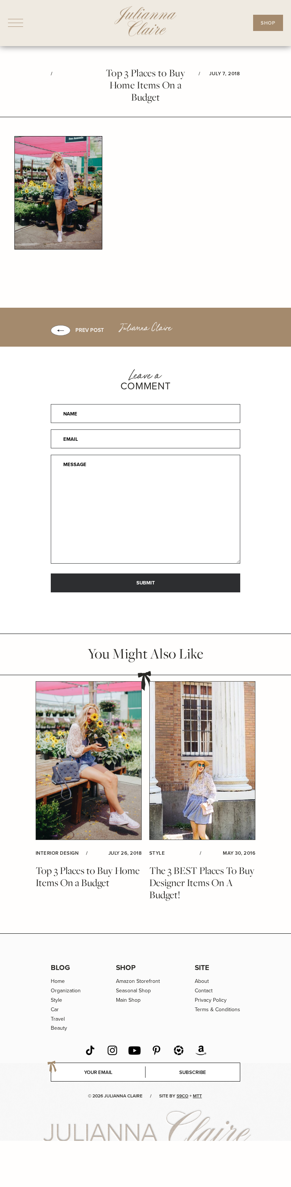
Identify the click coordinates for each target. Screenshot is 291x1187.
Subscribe (193, 1072)
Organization (66, 991)
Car (55, 1009)
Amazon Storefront (138, 981)
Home (58, 981)
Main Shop (128, 1000)
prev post (89, 330)
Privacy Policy (211, 1000)
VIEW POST (88, 761)
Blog (60, 967)
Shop (126, 967)
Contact (204, 991)
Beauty (59, 1028)
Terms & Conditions (217, 1009)
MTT (197, 1095)
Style (56, 1000)
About (202, 981)
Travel (58, 1019)
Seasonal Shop (133, 991)
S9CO (182, 1095)
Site (202, 967)
